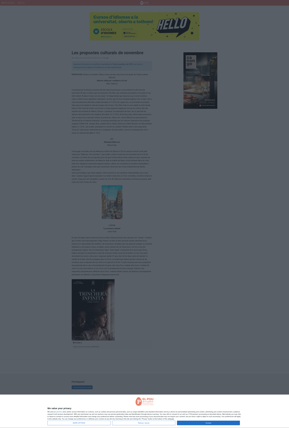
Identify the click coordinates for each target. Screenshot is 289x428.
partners (59, 412)
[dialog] (144, 411)
